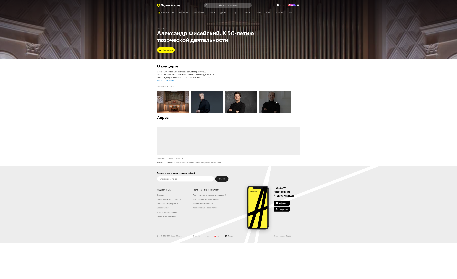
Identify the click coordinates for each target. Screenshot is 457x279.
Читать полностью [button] (165, 80)
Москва (160, 199)
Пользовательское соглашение (169, 235)
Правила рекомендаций (166, 252)
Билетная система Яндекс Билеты (206, 235)
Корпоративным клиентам (203, 240)
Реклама (207, 272)
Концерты (169, 199)
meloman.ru (169, 86)
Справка (160, 231)
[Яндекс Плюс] (292, 5)
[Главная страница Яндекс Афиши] (158, 5)
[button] (290, 12)
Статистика (196, 272)
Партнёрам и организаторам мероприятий (209, 231)
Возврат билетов (163, 244)
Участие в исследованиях (167, 248)
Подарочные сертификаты (167, 240)
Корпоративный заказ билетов (205, 244)
